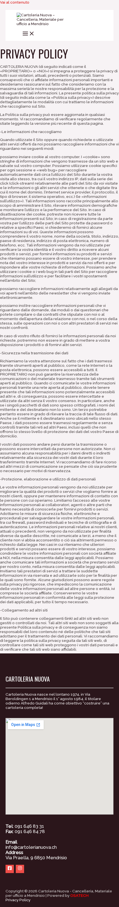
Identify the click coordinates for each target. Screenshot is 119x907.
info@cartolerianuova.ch (31, 847)
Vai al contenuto (14, 2)
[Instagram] (20, 869)
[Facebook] (10, 869)
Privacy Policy (18, 900)
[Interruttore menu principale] (28, 33)
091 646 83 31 (29, 826)
